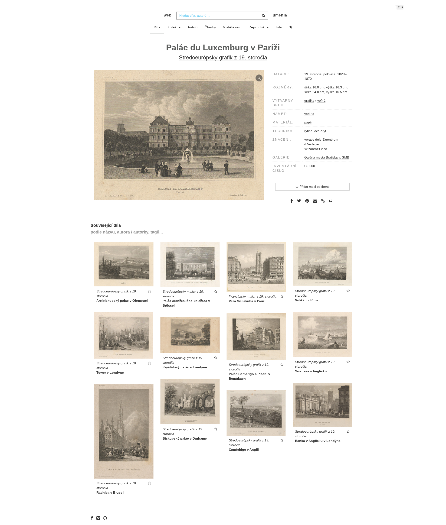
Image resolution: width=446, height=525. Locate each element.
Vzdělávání (232, 27)
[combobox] (222, 15)
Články (210, 27)
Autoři (193, 27)
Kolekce (174, 27)
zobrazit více (317, 149)
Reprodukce (259, 27)
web (168, 15)
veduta (309, 114)
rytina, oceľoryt (315, 131)
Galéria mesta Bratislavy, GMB (326, 157)
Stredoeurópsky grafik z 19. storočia (223, 57)
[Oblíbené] (291, 27)
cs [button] (400, 7)
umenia (280, 15)
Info (279, 27)
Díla (157, 27)
